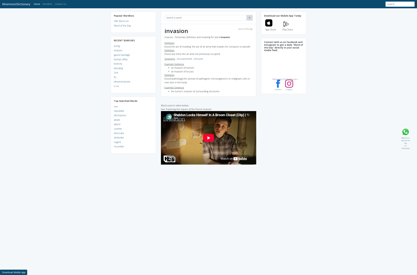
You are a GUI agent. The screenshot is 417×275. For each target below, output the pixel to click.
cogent (117, 142)
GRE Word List (121, 21)
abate (117, 119)
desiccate (119, 133)
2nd (116, 72)
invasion (118, 50)
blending (118, 68)
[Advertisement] (133, 206)
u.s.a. (116, 85)
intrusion (198, 58)
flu (115, 77)
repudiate (119, 110)
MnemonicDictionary (16, 4)
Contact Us (60, 4)
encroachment (184, 58)
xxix (116, 106)
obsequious (120, 115)
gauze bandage (122, 54)
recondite (119, 146)
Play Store (287, 29)
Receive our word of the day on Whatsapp (405, 137)
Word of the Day (122, 25)
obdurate (119, 137)
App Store (270, 29)
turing (117, 45)
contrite (118, 128)
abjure (117, 124)
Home (37, 4)
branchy (118, 63)
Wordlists (47, 4)
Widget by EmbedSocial (284, 79)
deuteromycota (122, 81)
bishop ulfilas (121, 59)
